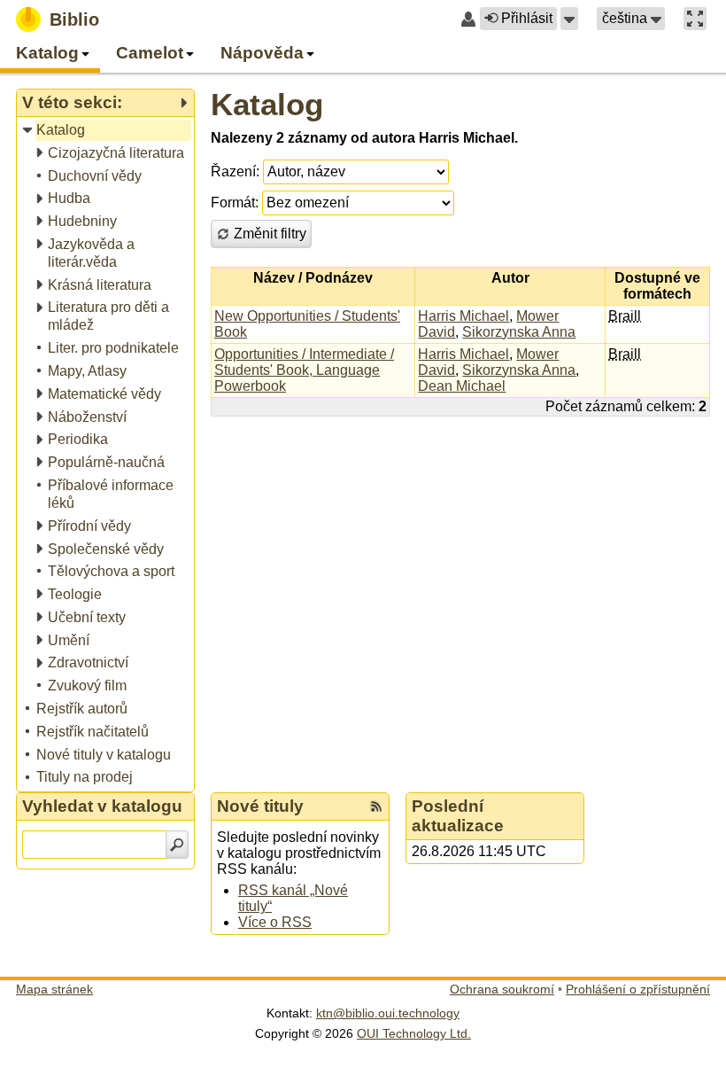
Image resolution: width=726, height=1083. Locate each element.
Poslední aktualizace (458, 816)
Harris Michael (463, 315)
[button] (569, 18)
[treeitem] (106, 131)
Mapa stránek (54, 989)
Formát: (235, 202)
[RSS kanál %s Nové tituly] (376, 806)
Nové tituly (260, 806)
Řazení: (235, 171)
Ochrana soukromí (502, 989)
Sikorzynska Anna (518, 331)
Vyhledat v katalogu (102, 806)
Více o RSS (275, 922)
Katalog (267, 104)
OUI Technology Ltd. (414, 1033)
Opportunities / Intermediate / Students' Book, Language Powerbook (304, 370)
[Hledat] (177, 844)
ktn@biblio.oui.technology (388, 1013)
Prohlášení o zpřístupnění (638, 989)
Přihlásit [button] (526, 18)
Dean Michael (462, 385)
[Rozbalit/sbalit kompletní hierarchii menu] (183, 102)
